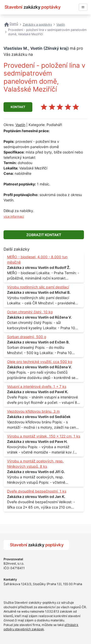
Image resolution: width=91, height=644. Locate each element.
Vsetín (20, 125)
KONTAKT (18, 107)
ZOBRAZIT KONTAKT (43, 235)
